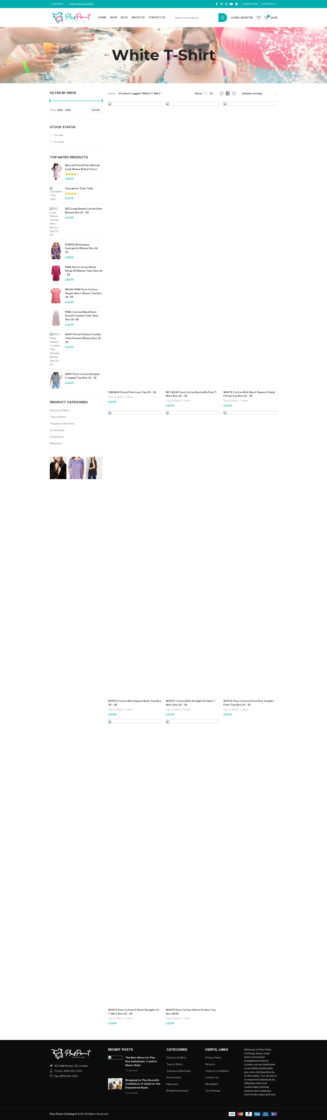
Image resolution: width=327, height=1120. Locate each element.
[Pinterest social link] (236, 4)
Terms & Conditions (217, 1070)
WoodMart (211, 1084)
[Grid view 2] (221, 93)
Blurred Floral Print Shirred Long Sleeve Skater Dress (82, 167)
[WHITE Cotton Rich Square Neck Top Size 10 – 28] (135, 554)
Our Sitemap (212, 1090)
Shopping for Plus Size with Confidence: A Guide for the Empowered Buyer (142, 1083)
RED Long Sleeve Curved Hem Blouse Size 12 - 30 (83, 210)
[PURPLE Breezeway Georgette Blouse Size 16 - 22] (56, 251)
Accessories (57, 430)
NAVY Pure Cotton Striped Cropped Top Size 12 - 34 (82, 375)
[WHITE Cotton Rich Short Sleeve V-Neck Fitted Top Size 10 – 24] (250, 245)
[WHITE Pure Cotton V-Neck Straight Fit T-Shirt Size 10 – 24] (135, 863)
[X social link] (221, 4)
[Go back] (107, 55)
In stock (59, 141)
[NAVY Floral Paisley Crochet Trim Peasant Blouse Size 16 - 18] (56, 349)
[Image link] (71, 1053)
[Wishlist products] (258, 17)
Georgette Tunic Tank (79, 188)
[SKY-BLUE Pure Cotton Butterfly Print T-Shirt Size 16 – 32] (193, 245)
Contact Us (212, 1077)
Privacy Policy (213, 1057)
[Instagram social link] (226, 4)
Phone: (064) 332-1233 (68, 1070)
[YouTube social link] (231, 4)
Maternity (56, 443)
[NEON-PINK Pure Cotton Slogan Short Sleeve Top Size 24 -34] (56, 295)
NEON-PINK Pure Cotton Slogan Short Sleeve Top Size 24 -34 (83, 293)
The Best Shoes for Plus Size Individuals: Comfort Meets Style (141, 1061)
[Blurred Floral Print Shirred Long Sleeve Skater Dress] (56, 172)
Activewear (57, 436)
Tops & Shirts (58, 416)
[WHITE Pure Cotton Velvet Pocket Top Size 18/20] (193, 863)
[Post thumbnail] (115, 1064)
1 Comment (131, 1070)
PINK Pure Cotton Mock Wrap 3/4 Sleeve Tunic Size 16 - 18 (83, 270)
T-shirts (128, 396)
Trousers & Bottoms (62, 423)
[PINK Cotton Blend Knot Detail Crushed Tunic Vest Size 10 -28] (56, 318)
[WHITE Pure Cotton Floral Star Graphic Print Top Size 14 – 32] (250, 554)
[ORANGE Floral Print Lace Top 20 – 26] (135, 245)
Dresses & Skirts (60, 410)
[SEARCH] (222, 17)
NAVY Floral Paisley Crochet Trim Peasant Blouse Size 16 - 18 (83, 338)
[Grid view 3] (227, 93)
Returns (210, 1064)
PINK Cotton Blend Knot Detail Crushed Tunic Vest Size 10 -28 (81, 315)
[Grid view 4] (234, 93)
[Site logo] (71, 17)
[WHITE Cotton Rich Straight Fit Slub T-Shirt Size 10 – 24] (193, 554)
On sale (58, 135)
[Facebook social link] (217, 4)
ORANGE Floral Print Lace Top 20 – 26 (132, 392)
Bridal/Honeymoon (177, 1090)
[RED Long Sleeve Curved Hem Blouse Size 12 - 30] (56, 222)
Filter (96, 110)
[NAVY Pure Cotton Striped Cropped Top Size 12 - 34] (56, 380)
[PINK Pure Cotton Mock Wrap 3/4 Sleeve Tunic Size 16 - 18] (56, 273)
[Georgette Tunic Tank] (56, 193)
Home (111, 93)
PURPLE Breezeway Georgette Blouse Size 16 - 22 (82, 248)
